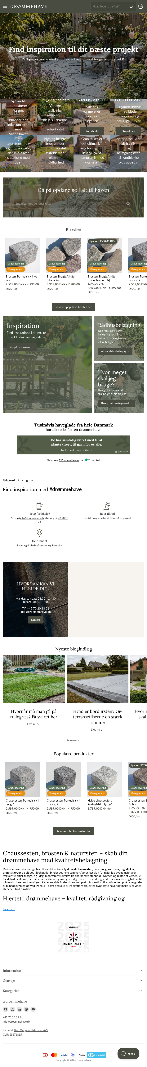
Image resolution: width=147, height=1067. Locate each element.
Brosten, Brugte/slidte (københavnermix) (101, 278)
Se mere (71, 740)
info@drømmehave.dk (32, 518)
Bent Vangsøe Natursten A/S (31, 1030)
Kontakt (35, 619)
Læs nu (32, 724)
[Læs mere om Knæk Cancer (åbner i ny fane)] (73, 937)
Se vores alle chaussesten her (73, 831)
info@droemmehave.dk (35, 611)
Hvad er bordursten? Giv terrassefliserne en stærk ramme (97, 716)
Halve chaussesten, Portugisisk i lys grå (100, 802)
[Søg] (131, 6)
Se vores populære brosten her (74, 307)
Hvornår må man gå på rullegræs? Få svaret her (33, 713)
